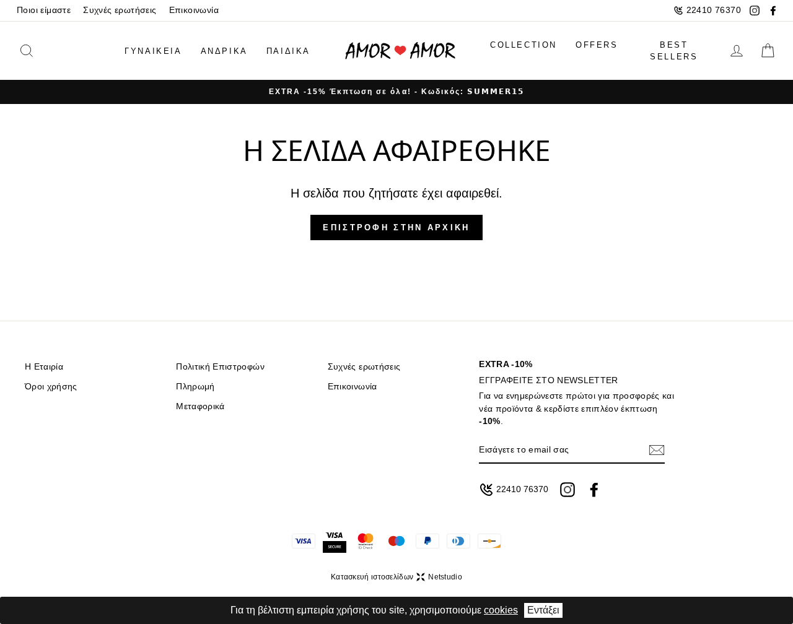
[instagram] (754, 10)
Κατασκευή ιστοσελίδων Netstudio (396, 577)
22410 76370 (713, 10)
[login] (737, 51)
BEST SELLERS (674, 51)
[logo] (400, 51)
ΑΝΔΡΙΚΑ (224, 51)
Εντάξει (543, 610)
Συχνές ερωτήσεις (119, 10)
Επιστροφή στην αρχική (396, 227)
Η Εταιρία (44, 366)
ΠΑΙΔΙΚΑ (288, 51)
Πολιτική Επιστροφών (220, 366)
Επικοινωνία (194, 10)
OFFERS (597, 45)
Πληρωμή (195, 386)
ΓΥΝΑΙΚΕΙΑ (153, 51)
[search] (45, 50)
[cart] (767, 51)
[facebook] (773, 10)
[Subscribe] (657, 449)
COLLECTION (523, 45)
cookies (501, 610)
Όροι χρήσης (51, 386)
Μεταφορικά (200, 406)
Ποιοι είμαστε (44, 10)
